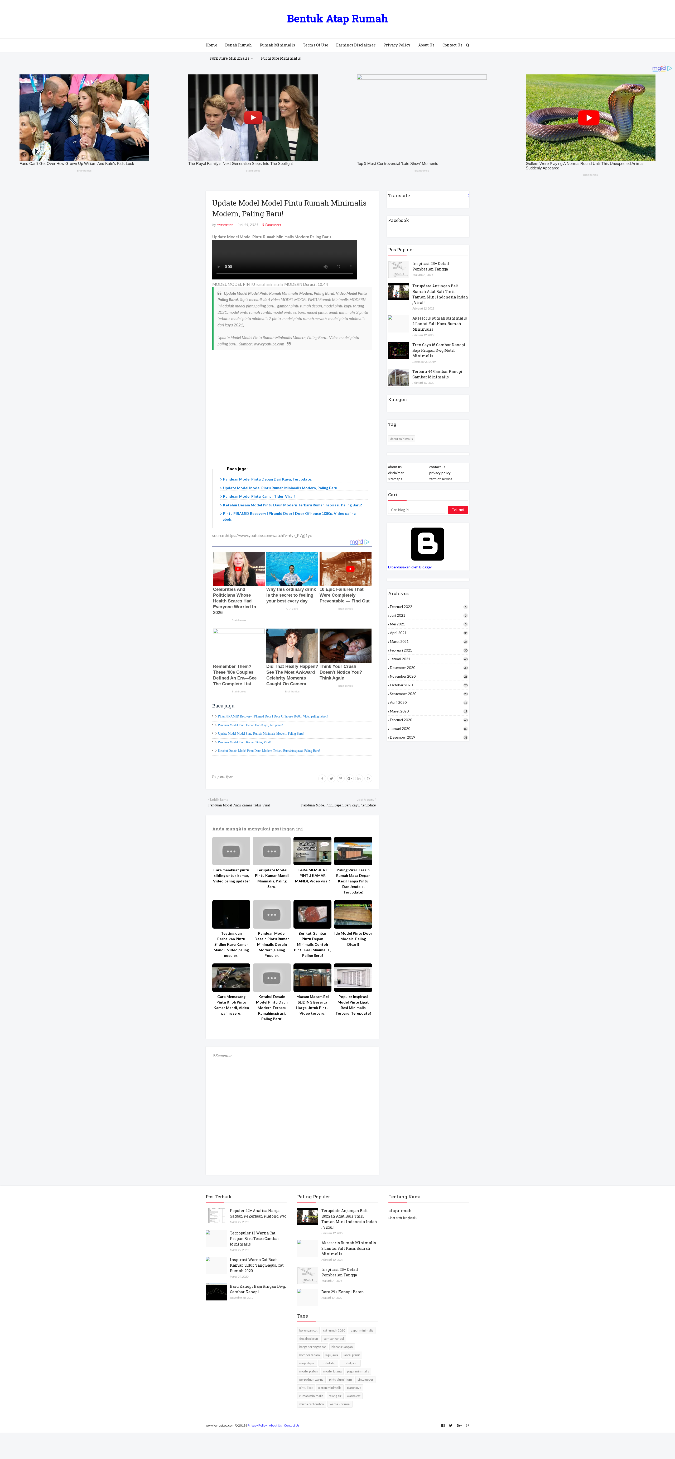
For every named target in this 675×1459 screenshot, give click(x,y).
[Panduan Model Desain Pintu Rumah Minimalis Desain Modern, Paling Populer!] (272, 914)
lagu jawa (331, 1355)
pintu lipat (225, 776)
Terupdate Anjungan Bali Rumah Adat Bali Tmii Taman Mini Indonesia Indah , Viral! (440, 294)
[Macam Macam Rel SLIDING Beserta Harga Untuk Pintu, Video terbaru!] (312, 977)
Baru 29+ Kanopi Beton (342, 1291)
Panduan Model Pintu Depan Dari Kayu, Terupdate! (267, 479)
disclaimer (396, 473)
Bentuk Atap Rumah (337, 18)
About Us (275, 1425)
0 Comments (271, 224)
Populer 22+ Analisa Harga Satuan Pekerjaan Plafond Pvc (258, 1213)
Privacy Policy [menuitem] (396, 44)
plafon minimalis (329, 1388)
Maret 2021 (428, 641)
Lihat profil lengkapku (402, 1217)
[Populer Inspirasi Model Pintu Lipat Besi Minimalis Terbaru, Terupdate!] (353, 977)
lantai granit (352, 1355)
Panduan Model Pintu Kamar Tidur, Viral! (259, 496)
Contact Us (292, 1425)
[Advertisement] (292, 417)
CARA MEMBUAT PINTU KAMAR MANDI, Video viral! (312, 875)
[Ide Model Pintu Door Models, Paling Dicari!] (353, 914)
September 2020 (428, 694)
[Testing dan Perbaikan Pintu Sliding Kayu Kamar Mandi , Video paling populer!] (231, 914)
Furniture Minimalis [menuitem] (229, 58)
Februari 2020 (428, 720)
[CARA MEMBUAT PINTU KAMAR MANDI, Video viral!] (312, 851)
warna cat (353, 1396)
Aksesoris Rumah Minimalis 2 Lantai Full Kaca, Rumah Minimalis (439, 324)
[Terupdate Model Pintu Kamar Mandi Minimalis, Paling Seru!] (272, 851)
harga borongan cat (312, 1347)
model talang (332, 1371)
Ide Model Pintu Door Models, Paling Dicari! (353, 939)
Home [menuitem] (211, 44)
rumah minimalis (311, 1396)
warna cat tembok (311, 1404)
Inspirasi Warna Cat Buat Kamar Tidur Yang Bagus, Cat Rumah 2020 (257, 1265)
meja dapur (307, 1363)
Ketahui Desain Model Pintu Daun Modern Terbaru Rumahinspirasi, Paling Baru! (292, 505)
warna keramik (340, 1404)
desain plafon (308, 1339)
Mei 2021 (428, 624)
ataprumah (225, 224)
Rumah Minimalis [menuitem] (277, 44)
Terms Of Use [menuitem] (315, 44)
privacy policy (440, 473)
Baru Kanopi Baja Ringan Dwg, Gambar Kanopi (258, 1289)
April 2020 (428, 702)
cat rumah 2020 (334, 1330)
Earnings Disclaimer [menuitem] (355, 44)
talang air (335, 1396)
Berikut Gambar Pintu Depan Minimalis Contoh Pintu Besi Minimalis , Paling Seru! (312, 944)
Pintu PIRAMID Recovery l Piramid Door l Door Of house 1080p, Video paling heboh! (273, 716)
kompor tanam (309, 1355)
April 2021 (428, 633)
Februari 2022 (428, 607)
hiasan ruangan (342, 1347)
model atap (328, 1363)
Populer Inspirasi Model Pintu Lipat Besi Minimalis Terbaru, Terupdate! (353, 1004)
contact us (437, 467)
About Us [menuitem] (426, 44)
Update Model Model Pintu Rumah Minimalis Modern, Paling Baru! (281, 488)
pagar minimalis (358, 1371)
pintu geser (365, 1379)
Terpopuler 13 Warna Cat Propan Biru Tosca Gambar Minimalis (254, 1238)
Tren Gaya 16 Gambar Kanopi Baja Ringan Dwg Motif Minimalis (438, 350)
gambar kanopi (334, 1339)
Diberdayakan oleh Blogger (410, 567)
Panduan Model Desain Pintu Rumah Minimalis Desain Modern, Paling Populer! (272, 944)
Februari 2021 (428, 650)
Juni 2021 (428, 615)
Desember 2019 (428, 737)
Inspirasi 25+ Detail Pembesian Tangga (431, 266)
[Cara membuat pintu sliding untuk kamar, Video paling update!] (231, 851)
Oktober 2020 (428, 685)
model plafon (308, 1371)
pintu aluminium (340, 1379)
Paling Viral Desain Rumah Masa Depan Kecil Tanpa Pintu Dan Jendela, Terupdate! (353, 881)
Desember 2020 (428, 668)
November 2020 (428, 676)
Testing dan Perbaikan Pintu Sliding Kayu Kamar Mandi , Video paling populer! (231, 944)
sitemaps (395, 479)
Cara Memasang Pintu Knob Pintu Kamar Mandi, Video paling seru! (231, 1004)
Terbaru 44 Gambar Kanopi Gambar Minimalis (437, 374)
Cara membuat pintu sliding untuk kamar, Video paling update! (231, 875)
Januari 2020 (428, 728)
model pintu (350, 1363)
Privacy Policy (257, 1425)
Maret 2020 (428, 711)
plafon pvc (354, 1388)
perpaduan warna (311, 1379)
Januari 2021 (428, 659)
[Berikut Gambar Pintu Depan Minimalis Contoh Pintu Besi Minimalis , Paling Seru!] (312, 914)
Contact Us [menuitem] (452, 44)
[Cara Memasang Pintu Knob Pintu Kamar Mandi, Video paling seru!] (231, 977)
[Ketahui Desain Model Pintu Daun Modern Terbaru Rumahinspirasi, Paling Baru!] (272, 977)
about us (395, 467)
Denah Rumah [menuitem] (238, 44)
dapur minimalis (401, 439)
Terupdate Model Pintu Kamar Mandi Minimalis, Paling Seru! (272, 878)
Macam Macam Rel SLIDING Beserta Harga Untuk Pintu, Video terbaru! (312, 1004)
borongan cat (308, 1330)
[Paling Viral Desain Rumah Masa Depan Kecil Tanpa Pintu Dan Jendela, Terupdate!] (353, 851)
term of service (440, 479)
